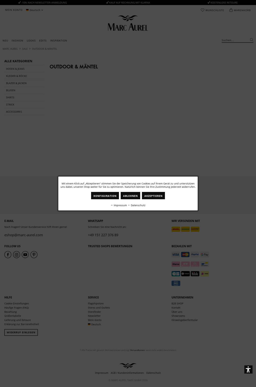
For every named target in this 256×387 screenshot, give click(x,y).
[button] (248, 369)
